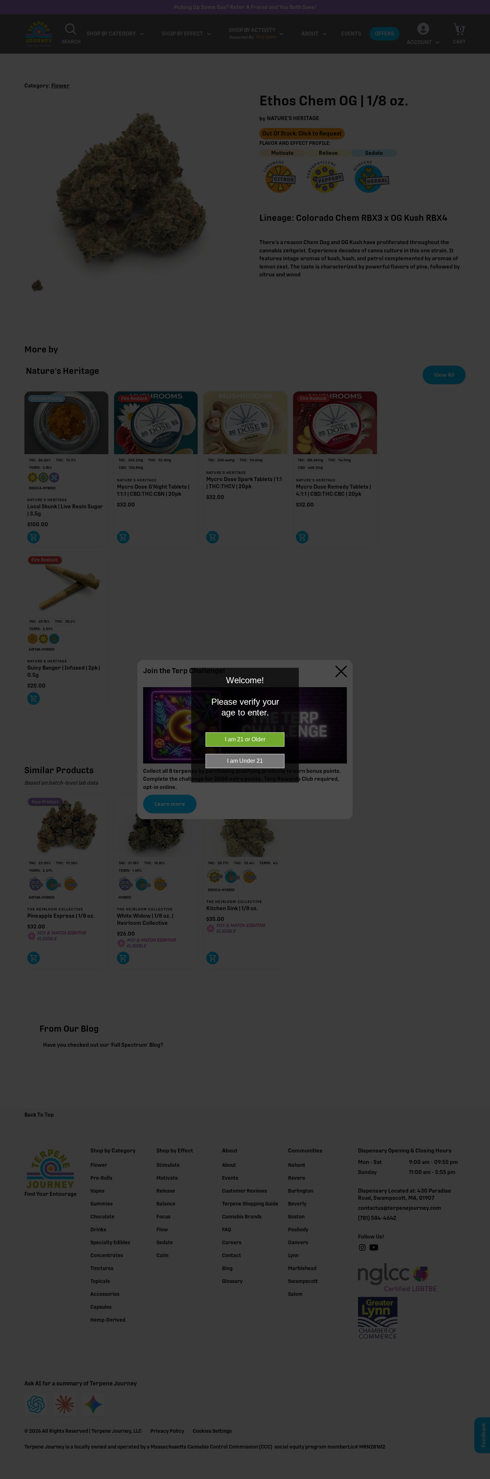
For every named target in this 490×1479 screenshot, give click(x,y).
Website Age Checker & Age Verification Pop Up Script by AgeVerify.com (481, 1477)
